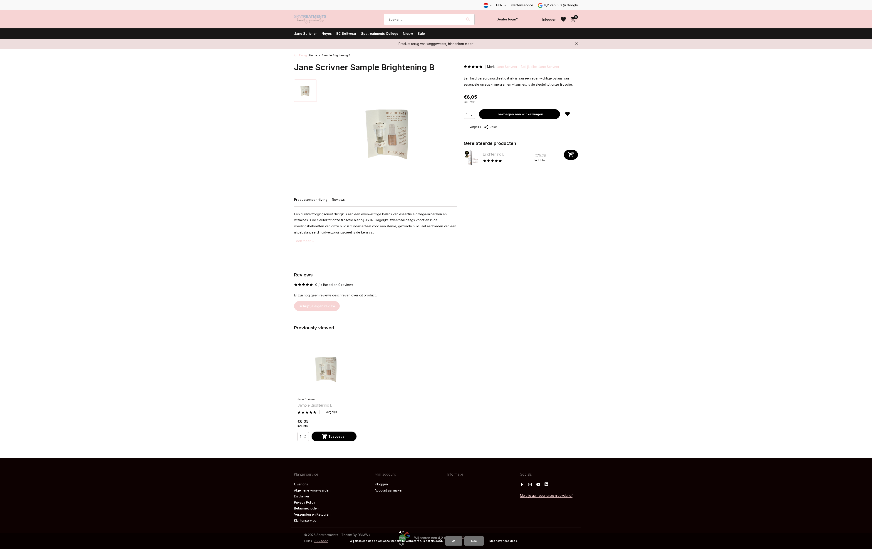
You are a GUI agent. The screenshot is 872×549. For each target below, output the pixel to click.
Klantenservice (522, 5)
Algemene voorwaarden (312, 490)
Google (572, 5)
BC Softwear (346, 33)
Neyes (327, 33)
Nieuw (408, 33)
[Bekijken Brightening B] (472, 158)
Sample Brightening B (314, 405)
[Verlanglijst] (563, 19)
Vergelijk (475, 127)
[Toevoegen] (571, 155)
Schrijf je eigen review (317, 306)
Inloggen (381, 484)
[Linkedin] (546, 484)
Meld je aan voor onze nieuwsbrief (546, 495)
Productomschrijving (310, 199)
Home (313, 55)
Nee (474, 541)
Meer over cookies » (503, 541)
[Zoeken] (468, 19)
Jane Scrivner (305, 33)
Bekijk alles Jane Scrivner (540, 67)
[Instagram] (530, 484)
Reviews (338, 199)
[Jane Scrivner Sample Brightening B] (327, 368)
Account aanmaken (389, 490)
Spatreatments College (379, 33)
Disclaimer (301, 496)
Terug (302, 55)
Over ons (301, 484)
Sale (421, 33)
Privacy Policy (304, 502)
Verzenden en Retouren (312, 514)
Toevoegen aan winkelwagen (519, 114)
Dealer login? (507, 19)
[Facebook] (522, 484)
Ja (453, 541)
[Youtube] (538, 484)
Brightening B (494, 154)
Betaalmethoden (306, 508)
